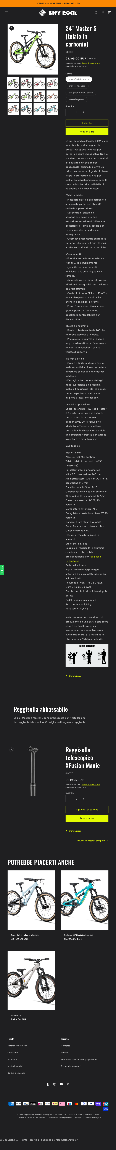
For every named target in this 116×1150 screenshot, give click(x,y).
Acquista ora (87, 131)
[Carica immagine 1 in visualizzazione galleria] (13, 83)
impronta (12, 1059)
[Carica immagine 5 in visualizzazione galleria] (13, 96)
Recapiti (78, 1118)
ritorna (64, 1052)
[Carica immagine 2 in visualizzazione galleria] (26, 83)
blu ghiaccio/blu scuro (82, 93)
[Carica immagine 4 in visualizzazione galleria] (52, 83)
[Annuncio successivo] (110, 3)
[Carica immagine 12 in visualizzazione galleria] (52, 109)
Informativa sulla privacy (89, 1114)
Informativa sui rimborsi (65, 1114)
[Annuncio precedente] (6, 3)
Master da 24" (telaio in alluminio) (25, 935)
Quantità (70, 106)
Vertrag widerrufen (17, 1045)
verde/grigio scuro (80, 80)
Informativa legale (93, 1118)
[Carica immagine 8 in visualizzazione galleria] (52, 96)
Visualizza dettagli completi (91, 840)
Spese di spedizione (91, 63)
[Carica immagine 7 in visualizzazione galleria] (39, 96)
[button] (6, 12)
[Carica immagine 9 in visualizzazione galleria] (13, 109)
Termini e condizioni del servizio (31, 1118)
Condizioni (13, 1052)
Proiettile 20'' (16, 1015)
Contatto (65, 1045)
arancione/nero (79, 86)
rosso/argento (78, 100)
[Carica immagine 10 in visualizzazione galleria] (26, 109)
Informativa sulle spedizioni (60, 1118)
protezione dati (15, 1066)
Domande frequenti (71, 1066)
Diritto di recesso (16, 1073)
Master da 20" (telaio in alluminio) (78, 935)
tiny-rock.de (29, 1115)
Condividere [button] (75, 676)
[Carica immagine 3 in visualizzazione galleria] (39, 83)
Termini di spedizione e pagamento (79, 1059)
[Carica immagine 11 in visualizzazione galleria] (39, 109)
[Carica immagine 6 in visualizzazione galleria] (26, 96)
